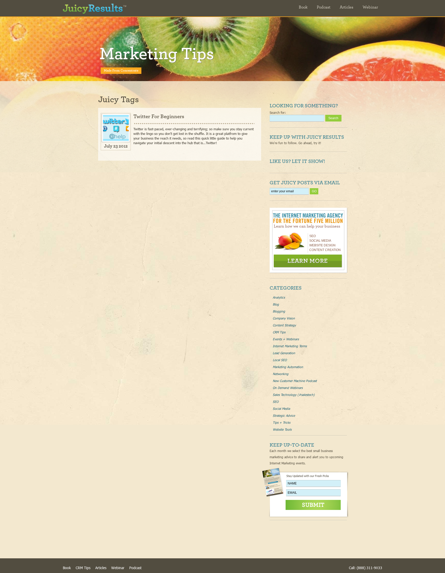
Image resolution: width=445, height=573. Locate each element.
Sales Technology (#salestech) (294, 395)
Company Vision (284, 318)
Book (303, 7)
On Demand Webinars (288, 388)
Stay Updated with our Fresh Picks (307, 476)
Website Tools (282, 429)
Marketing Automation (288, 367)
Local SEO (280, 360)
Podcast (323, 7)
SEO (275, 402)
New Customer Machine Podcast (295, 381)
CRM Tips (279, 332)
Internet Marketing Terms (290, 346)
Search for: (278, 112)
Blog (276, 304)
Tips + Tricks (281, 422)
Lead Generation (284, 353)
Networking (280, 374)
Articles (346, 7)
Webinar (370, 7)
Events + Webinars (286, 339)
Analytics (279, 297)
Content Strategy (284, 325)
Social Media (281, 408)
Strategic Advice (284, 415)
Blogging (279, 311)
